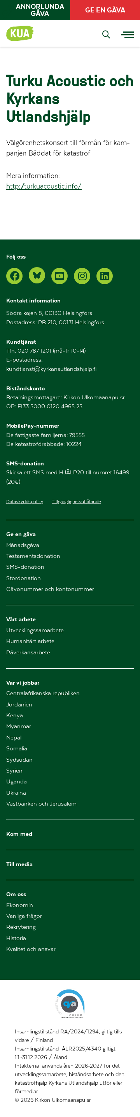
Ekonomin (19, 905)
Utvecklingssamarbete (35, 630)
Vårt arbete (21, 619)
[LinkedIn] (104, 276)
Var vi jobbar (22, 682)
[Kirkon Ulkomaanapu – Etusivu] (20, 33)
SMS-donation (25, 567)
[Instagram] (82, 276)
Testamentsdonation (33, 556)
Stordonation (23, 578)
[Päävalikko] (127, 33)
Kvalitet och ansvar (31, 949)
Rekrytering (21, 927)
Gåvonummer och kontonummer (50, 589)
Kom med (19, 833)
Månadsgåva (22, 545)
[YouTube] (59, 276)
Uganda (16, 781)
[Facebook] (14, 276)
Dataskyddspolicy (24, 501)
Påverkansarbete (28, 652)
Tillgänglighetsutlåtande (76, 501)
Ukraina (16, 793)
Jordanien (19, 704)
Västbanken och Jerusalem (41, 804)
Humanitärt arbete (30, 641)
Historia (16, 938)
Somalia (16, 748)
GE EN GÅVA (105, 10)
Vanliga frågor (24, 916)
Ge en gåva (21, 534)
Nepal (13, 737)
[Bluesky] (37, 275)
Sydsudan (19, 760)
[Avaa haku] (106, 35)
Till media (19, 864)
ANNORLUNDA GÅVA (40, 10)
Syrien (14, 770)
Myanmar (18, 726)
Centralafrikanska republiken (43, 693)
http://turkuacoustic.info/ (44, 187)
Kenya (14, 715)
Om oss (16, 894)
